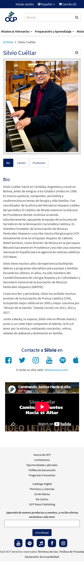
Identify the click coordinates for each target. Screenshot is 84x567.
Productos (39, 163)
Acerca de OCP (42, 455)
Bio (8, 163)
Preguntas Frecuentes (42, 475)
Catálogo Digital (42, 484)
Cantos (21, 163)
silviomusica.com (56, 370)
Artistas (8, 42)
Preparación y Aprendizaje (53, 31)
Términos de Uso (48, 551)
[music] (41, 543)
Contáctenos (42, 460)
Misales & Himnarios (15, 31)
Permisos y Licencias (42, 489)
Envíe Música (42, 494)
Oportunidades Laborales (42, 465)
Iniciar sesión (25, 4)
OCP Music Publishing (42, 504)
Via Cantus (42, 499)
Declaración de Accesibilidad (42, 557)
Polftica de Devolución (42, 470)
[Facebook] (52, 543)
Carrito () (69, 4)
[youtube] (18, 543)
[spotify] (29, 543)
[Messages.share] (77, 52)
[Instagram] (63, 543)
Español (47, 4)
